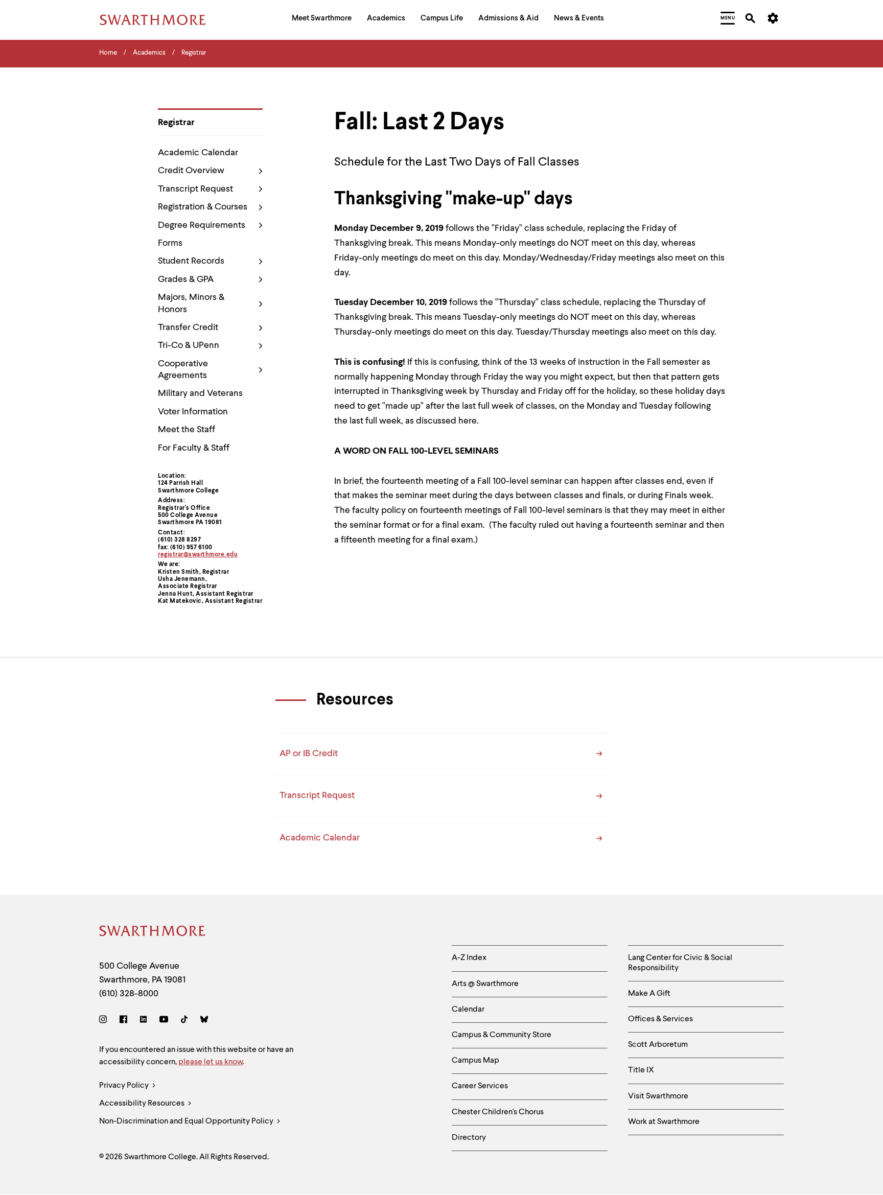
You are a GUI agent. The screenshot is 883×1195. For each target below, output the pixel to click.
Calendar (468, 1009)
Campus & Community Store (501, 1035)
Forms (170, 243)
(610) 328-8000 (128, 993)
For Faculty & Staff (193, 448)
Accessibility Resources (142, 1103)
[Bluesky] (204, 1021)
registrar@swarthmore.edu (198, 555)
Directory (469, 1138)
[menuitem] (322, 19)
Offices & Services (660, 1019)
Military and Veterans (200, 393)
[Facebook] (123, 1021)
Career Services (480, 1086)
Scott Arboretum (658, 1045)
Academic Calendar (198, 152)
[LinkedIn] (143, 1021)
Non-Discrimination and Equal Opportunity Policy (187, 1121)
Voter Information (193, 411)
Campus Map (475, 1061)
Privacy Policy (124, 1086)
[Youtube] (163, 1021)
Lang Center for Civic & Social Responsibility (680, 963)
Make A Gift (649, 994)
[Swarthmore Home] (152, 932)
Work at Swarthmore (664, 1122)
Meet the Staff (186, 429)
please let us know (210, 1062)
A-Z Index (469, 958)
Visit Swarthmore (658, 1096)
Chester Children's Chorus (498, 1112)
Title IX (641, 1070)
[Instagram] (105, 1021)
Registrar (176, 122)
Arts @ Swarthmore (485, 984)
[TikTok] (184, 1021)
